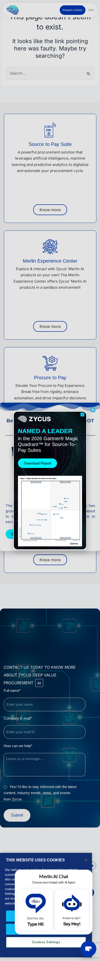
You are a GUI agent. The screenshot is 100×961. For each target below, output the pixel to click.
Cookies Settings (46, 942)
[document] (50, 480)
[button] (82, 414)
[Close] (86, 860)
